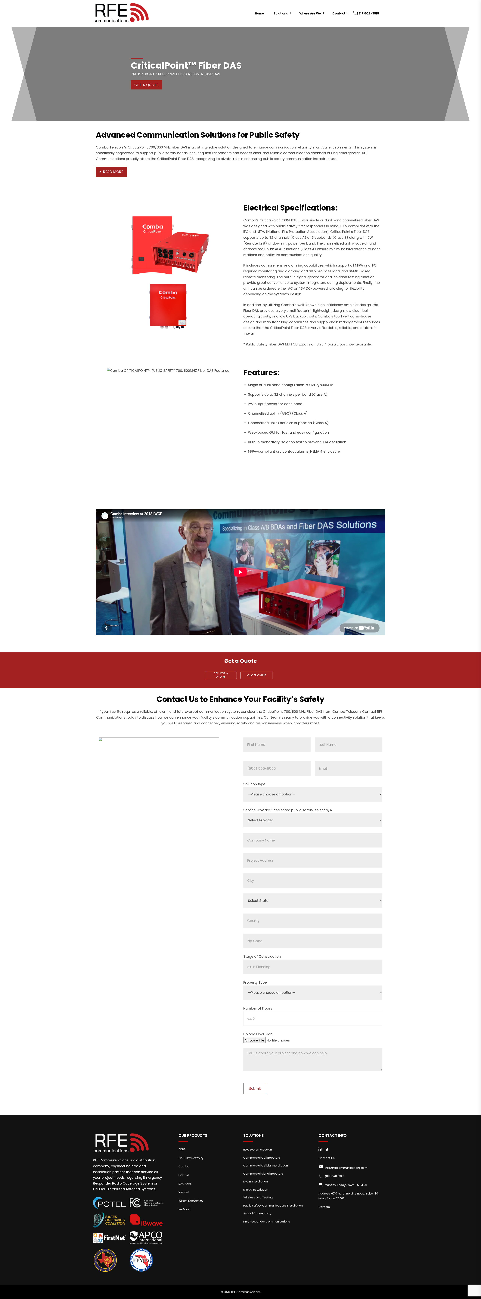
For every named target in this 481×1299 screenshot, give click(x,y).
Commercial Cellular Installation (265, 1165)
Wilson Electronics (190, 1201)
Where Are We (310, 13)
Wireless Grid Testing (258, 1197)
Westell (183, 1192)
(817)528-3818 (366, 13)
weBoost (184, 1209)
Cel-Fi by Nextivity (190, 1158)
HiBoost (183, 1175)
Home (259, 13)
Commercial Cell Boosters (261, 1158)
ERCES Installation (255, 1181)
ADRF (181, 1149)
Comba (183, 1166)
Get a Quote (146, 85)
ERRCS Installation (255, 1189)
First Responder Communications (266, 1221)
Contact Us (326, 1158)
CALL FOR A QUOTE (221, 675)
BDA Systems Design (257, 1149)
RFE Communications (246, 1292)
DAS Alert (184, 1183)
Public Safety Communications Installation (273, 1205)
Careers (324, 1207)
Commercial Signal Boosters (263, 1174)
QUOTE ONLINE (256, 675)
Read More (113, 171)
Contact (338, 13)
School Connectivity (257, 1213)
